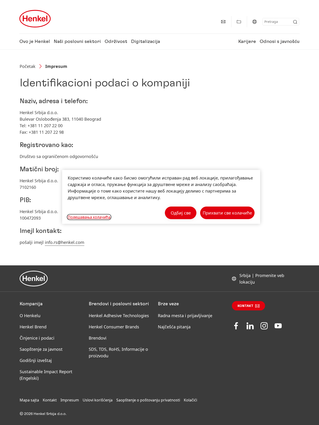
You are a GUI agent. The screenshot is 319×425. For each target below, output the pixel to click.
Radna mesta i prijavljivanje (185, 315)
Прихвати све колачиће (227, 213)
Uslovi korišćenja (98, 400)
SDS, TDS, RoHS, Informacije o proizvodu (118, 352)
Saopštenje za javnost (41, 349)
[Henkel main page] (35, 18)
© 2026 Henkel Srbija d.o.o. (43, 414)
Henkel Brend (33, 327)
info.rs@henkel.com (64, 242)
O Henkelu (30, 315)
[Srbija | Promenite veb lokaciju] (254, 21)
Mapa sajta (29, 400)
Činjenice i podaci (37, 338)
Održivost (116, 41)
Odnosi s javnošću (280, 41)
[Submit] (295, 22)
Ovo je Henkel (34, 41)
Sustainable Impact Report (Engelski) (46, 375)
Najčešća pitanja (174, 327)
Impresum (69, 400)
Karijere (247, 41)
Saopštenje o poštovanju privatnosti (148, 400)
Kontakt (245, 306)
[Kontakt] (223, 21)
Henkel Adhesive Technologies (119, 315)
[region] (161, 197)
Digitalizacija (145, 41)
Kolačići (190, 400)
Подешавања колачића (89, 217)
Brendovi (97, 338)
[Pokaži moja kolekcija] (239, 21)
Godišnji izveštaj (36, 360)
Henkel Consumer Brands (114, 327)
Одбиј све (181, 213)
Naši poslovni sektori (77, 41)
